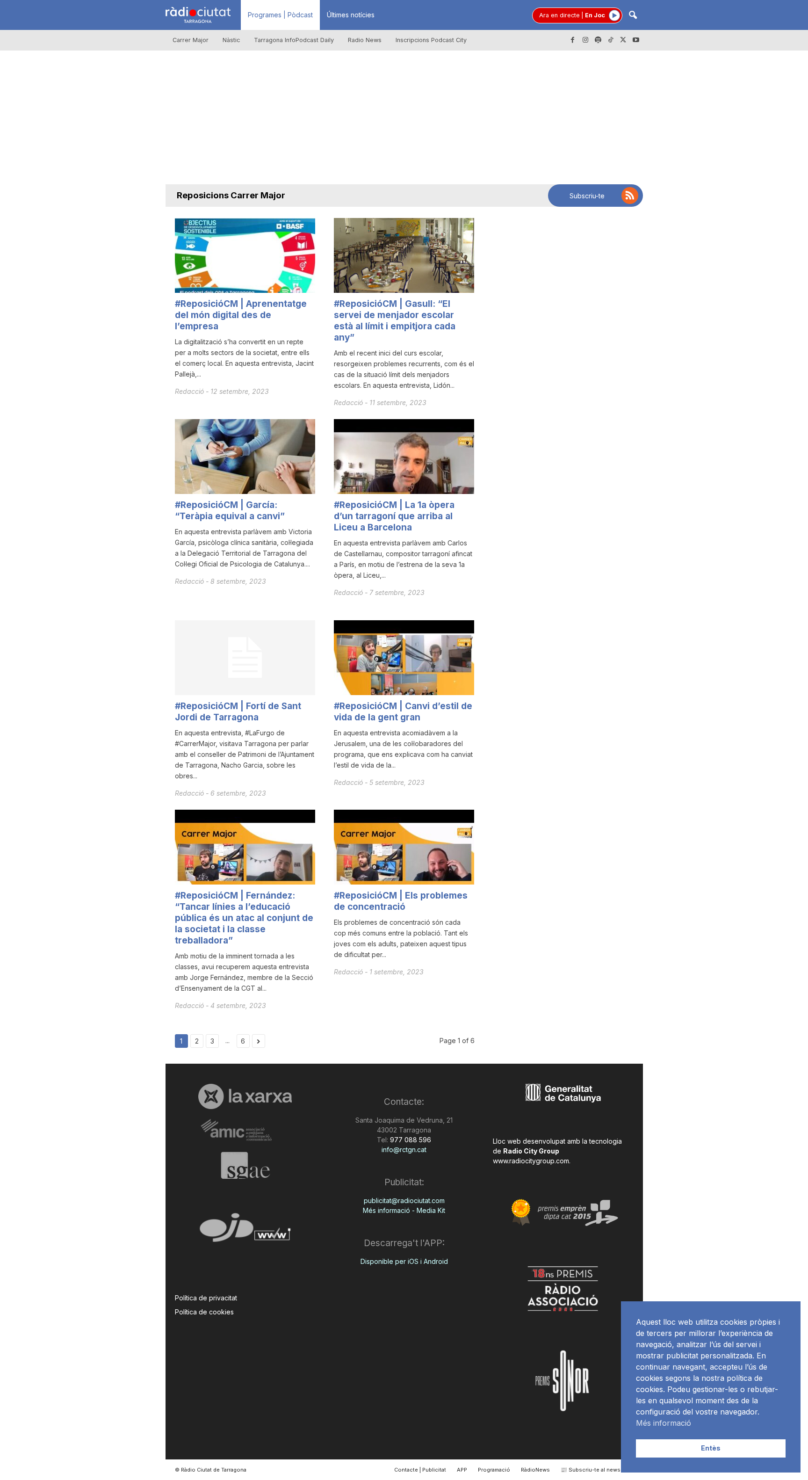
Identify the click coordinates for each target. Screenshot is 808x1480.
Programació (494, 1469)
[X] (623, 40)
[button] (632, 15)
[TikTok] (610, 40)
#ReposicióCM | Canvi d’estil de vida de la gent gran (403, 712)
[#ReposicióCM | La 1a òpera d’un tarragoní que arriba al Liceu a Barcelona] (404, 456)
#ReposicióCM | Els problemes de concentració (401, 901)
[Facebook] (572, 40)
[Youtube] (636, 40)
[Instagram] (585, 40)
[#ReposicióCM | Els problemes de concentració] (404, 847)
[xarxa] (245, 1096)
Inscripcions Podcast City (431, 40)
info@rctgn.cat (404, 1150)
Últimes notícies (351, 15)
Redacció (190, 391)
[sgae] (245, 1165)
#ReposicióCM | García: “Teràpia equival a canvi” (230, 511)
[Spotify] (598, 40)
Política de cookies (204, 1312)
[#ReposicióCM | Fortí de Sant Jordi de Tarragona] (245, 657)
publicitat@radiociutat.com (404, 1200)
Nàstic (231, 40)
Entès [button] (711, 1448)
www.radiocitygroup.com (531, 1161)
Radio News (365, 40)
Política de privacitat (206, 1298)
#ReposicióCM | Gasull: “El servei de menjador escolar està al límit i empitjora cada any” (394, 320)
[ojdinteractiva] (245, 1231)
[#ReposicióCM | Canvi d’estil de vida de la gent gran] (404, 657)
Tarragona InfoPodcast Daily (294, 40)
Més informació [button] (663, 1423)
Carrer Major (191, 40)
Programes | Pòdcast (280, 15)
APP (462, 1469)
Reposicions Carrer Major (231, 195)
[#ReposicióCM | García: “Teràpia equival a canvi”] (245, 456)
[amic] (245, 1130)
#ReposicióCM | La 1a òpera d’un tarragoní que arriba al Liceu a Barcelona (394, 516)
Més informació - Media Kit (404, 1210)
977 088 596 (409, 1140)
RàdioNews (535, 1469)
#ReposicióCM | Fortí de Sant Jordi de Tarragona (238, 712)
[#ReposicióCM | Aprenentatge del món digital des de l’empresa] (245, 255)
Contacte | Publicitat (420, 1469)
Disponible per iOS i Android (404, 1261)
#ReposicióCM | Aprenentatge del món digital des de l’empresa (241, 315)
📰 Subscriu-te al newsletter (597, 1469)
